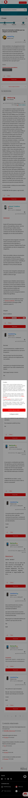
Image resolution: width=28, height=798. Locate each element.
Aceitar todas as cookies (14, 410)
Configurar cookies (14, 414)
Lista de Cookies (7, 399)
